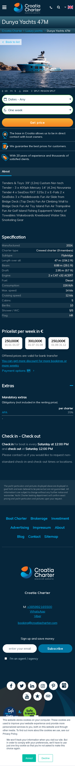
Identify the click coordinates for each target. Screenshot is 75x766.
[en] (68, 7)
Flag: (5, 315)
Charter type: (10, 250)
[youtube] (27, 696)
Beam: (6, 265)
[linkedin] (32, 685)
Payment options (14, 371)
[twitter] (21, 685)
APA (4, 412)
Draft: (5, 270)
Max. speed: (9, 290)
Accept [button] (29, 758)
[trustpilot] (37, 696)
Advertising (19, 527)
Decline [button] (46, 758)
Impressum (42, 527)
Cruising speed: (11, 295)
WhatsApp (37, 611)
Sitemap (51, 536)
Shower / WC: (11, 310)
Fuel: (5, 280)
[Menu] (4, 7)
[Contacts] (51, 7)
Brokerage (39, 518)
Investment (60, 518)
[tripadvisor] (48, 696)
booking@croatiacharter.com (37, 623)
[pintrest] (53, 685)
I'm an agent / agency (23, 658)
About (6, 171)
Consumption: (11, 285)
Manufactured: (11, 245)
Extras (8, 385)
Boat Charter (16, 518)
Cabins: (6, 300)
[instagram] (42, 685)
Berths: (6, 305)
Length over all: (11, 260)
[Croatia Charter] (27, 8)
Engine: (6, 275)
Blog (20, 536)
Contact (34, 536)
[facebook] (11, 685)
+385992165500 (39, 607)
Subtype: (7, 255)
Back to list (13, 42)
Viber (37, 616)
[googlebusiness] (64, 685)
